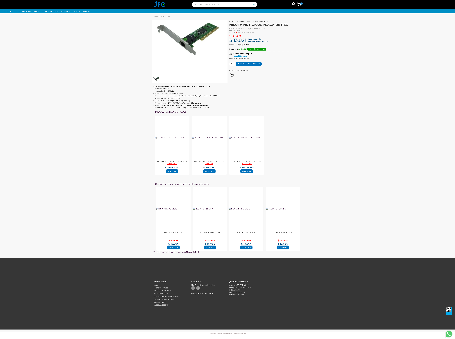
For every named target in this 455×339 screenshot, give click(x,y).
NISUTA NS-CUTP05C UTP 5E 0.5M (209, 161)
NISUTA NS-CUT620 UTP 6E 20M (172, 161)
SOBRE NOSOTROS (160, 288)
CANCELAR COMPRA (161, 305)
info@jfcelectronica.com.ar (202, 293)
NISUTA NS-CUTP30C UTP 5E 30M (246, 161)
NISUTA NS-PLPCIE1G (173, 232)
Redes (155, 17)
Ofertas (86, 11)
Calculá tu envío (240, 56)
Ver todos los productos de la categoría (176, 252)
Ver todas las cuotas (257, 49)
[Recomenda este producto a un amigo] (232, 75)
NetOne (240, 334)
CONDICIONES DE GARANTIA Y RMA (166, 296)
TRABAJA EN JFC (159, 302)
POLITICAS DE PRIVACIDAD (163, 299)
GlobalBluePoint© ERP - (221, 334)
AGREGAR (172, 171)
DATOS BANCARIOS (160, 294)
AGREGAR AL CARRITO (249, 64)
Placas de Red (164, 17)
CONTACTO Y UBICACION (162, 291)
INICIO (155, 285)
